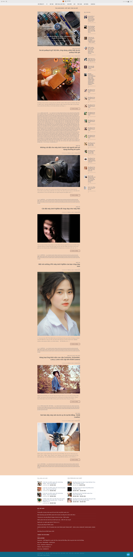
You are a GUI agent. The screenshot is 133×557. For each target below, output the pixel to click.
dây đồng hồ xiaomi (56, 138)
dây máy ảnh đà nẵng (41, 257)
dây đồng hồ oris (47, 134)
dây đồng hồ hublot (56, 130)
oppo (59, 140)
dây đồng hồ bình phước (59, 124)
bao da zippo (50, 114)
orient (61, 140)
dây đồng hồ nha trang (62, 133)
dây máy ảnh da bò (71, 138)
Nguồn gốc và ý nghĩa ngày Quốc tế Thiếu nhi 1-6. (92, 59)
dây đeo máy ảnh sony (52, 200)
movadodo (76, 139)
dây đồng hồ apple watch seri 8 (72, 123)
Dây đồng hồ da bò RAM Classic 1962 (91, 98)
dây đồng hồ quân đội (53, 134)
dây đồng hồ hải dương (59, 129)
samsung (64, 140)
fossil (61, 139)
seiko (67, 140)
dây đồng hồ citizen (69, 125)
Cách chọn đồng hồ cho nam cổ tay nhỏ (91, 188)
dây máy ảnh (70, 200)
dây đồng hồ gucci (73, 128)
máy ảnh (46, 257)
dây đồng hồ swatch (66, 135)
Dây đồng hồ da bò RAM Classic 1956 (91, 129)
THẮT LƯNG (79, 4)
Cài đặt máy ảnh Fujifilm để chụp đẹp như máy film (61, 209)
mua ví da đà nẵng (50, 140)
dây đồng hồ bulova (74, 124)
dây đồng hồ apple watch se (49, 121)
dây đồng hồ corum (76, 125)
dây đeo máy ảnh (51, 199)
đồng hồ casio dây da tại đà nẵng (42, 139)
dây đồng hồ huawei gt (48, 130)
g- (62, 139)
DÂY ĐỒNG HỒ (41, 4)
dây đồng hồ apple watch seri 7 (61, 123)
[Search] (6, 1)
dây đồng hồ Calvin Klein (47, 125)
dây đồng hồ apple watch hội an (59, 120)
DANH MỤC (93, 4)
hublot (70, 139)
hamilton (64, 139)
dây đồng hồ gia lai (57, 128)
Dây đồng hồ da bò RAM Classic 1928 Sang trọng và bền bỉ (91, 160)
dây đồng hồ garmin (50, 128)
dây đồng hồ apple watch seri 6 (50, 123)
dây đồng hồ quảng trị (61, 134)
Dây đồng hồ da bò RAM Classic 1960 (91, 106)
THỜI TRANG (77, 355)
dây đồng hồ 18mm (61, 116)
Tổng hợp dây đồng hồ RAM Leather (91, 67)
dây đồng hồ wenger (48, 138)
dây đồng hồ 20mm (75, 116)
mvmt (54, 140)
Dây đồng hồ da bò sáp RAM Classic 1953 (91, 144)
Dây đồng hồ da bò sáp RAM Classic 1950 (91, 152)
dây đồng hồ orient (40, 134)
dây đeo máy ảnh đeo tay (48, 116)
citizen (72, 114)
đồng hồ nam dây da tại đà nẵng (54, 139)
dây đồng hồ (55, 116)
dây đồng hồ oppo (76, 133)
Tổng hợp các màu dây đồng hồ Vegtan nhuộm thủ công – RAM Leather (91, 40)
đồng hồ (77, 138)
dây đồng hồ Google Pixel (65, 128)
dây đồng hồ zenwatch (63, 138)
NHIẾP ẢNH (78, 145)
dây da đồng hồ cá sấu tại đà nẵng (49, 115)
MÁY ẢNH (51, 4)
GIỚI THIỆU (86, 4)
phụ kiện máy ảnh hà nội (68, 257)
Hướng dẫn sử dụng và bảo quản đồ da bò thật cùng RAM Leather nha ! (91, 18)
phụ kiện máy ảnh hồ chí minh (42, 409)
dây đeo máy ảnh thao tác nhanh (61, 200)
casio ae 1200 (57, 114)
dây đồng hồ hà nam (44, 129)
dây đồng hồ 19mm (68, 116)
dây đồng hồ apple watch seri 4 (70, 121)
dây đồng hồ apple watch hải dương (65, 119)
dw (74, 138)
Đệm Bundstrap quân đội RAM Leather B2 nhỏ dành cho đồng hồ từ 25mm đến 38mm (91, 29)
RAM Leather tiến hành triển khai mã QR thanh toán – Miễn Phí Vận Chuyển (91, 50)
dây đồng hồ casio (62, 125)
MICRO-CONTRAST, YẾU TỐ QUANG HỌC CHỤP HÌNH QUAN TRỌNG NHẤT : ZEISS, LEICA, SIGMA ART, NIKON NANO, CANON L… (91, 79)
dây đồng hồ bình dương (50, 124)
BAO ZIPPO (69, 4)
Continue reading (75, 108)
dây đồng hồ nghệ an (55, 133)
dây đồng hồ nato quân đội (46, 133)
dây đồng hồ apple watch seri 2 (59, 121)
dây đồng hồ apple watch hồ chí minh (47, 120)
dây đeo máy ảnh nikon (44, 200)
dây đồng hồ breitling (67, 124)
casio (54, 114)
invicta (73, 139)
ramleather (77, 212)
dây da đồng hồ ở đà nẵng (71, 115)
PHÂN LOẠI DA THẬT (76, 48)
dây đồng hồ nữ (69, 133)
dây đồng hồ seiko (59, 135)
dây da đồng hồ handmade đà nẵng (61, 115)
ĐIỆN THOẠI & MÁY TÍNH (60, 4)
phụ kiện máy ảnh (51, 257)
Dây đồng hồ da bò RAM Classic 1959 (91, 113)
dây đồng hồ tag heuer (73, 135)
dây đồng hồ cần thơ (55, 125)
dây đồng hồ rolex (75, 134)
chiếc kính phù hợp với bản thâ (65, 114)
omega (57, 140)
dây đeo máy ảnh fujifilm (43, 407)
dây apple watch (76, 114)
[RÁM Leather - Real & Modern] (66, 1)
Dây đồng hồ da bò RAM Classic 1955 (91, 136)
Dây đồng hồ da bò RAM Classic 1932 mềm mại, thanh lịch (91, 169)
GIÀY (75, 4)
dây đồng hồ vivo (42, 138)
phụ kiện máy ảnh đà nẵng (59, 257)
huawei (67, 139)
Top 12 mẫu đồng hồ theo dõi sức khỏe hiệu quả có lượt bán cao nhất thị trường (91, 178)
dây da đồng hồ (40, 115)
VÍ (46, 4)
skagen (70, 140)
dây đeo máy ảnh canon (59, 199)
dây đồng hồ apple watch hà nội (53, 119)
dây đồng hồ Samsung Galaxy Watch (49, 135)
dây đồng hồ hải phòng (67, 129)
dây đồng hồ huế (62, 130)
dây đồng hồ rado (68, 134)
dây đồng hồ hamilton (74, 129)
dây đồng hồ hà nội (51, 129)
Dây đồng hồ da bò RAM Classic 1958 (91, 121)
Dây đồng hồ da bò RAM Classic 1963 (91, 91)
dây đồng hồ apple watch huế (70, 120)
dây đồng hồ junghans (69, 130)
